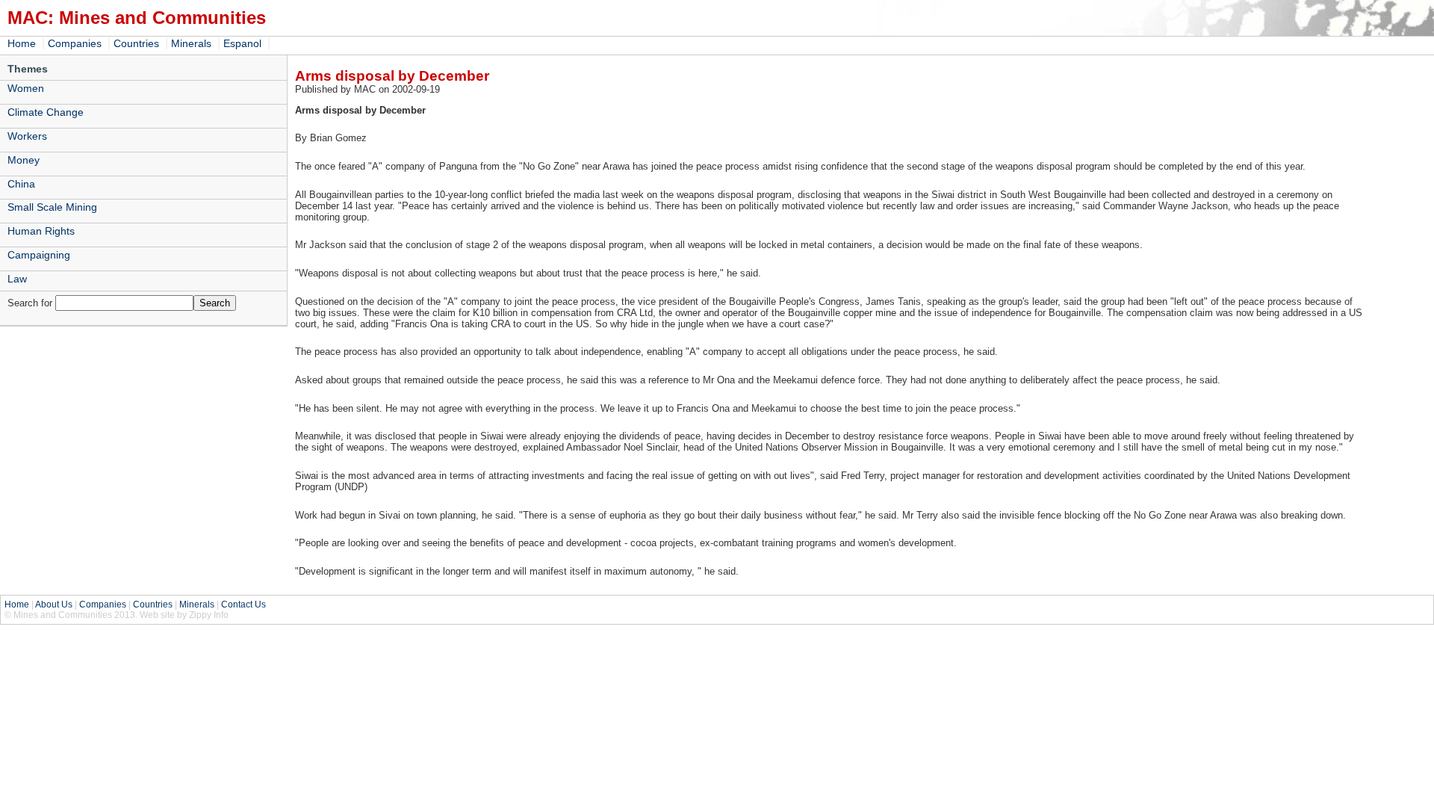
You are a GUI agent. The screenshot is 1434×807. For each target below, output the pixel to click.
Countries (136, 43)
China (21, 184)
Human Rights (41, 231)
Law (17, 279)
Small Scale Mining (52, 207)
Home (21, 43)
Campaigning (38, 255)
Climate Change (45, 112)
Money (23, 160)
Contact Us (243, 604)
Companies (75, 43)
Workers (27, 136)
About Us (53, 604)
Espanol (242, 43)
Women (25, 88)
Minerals (191, 43)
